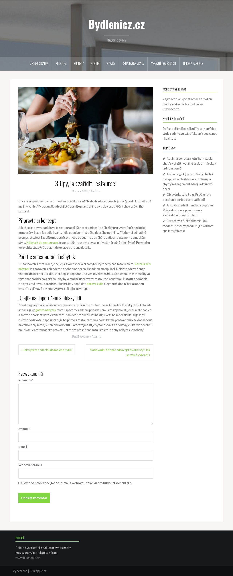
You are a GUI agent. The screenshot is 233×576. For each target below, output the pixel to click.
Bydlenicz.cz (116, 23)
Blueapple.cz (38, 571)
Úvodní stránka (39, 63)
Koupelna (61, 63)
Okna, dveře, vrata (133, 63)
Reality (95, 63)
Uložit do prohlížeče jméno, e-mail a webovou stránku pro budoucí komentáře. (76, 483)
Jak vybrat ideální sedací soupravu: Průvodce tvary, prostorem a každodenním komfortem (188, 210)
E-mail (23, 447)
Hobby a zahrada (193, 63)
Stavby (111, 63)
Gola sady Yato (173, 133)
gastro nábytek (45, 310)
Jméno (24, 429)
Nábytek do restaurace (42, 242)
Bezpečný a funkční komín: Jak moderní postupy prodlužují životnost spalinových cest (188, 225)
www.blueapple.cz (27, 558)
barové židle (95, 284)
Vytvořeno (20, 571)
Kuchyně (79, 63)
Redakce (95, 191)
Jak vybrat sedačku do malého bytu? (47, 350)
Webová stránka (30, 465)
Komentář (25, 380)
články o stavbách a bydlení (181, 104)
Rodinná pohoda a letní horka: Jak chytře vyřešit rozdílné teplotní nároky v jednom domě (190, 163)
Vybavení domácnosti (163, 63)
